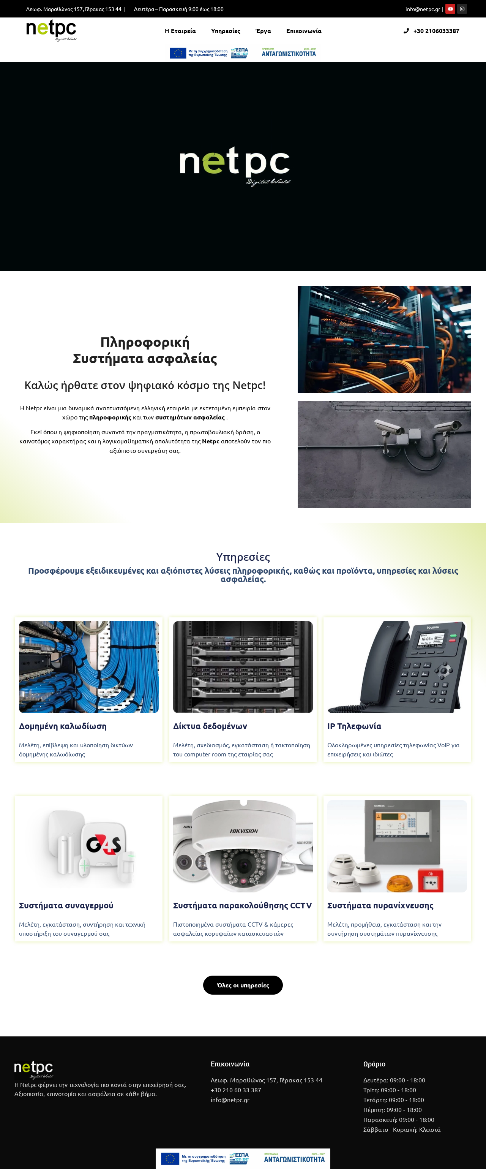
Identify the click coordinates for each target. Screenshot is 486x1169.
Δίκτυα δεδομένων (210, 726)
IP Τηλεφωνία (354, 726)
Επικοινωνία (304, 31)
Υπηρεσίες (225, 31)
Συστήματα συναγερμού (66, 905)
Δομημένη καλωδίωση (63, 726)
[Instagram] (462, 9)
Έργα (263, 31)
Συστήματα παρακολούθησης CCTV (242, 905)
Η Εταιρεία (180, 31)
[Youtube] (450, 9)
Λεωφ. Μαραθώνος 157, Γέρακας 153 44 (74, 8)
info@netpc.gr (423, 8)
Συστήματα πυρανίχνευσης (380, 905)
